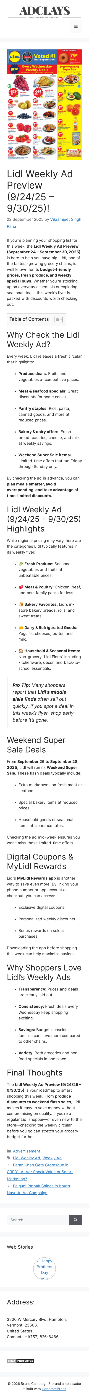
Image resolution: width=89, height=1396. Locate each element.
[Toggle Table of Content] (56, 319)
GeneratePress (54, 1389)
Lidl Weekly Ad (26, 1158)
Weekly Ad (52, 1158)
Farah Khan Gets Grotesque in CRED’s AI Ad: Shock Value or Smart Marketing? (40, 1172)
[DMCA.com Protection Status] (20, 1362)
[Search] (75, 1220)
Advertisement (26, 1151)
